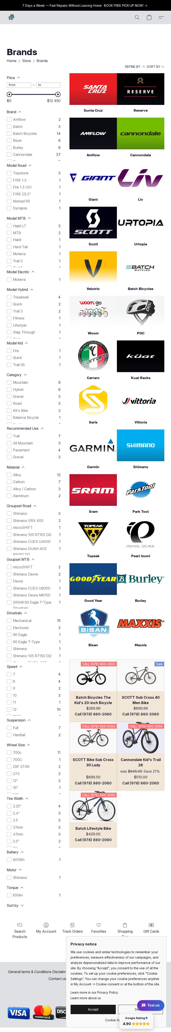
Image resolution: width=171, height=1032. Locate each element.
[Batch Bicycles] (140, 267)
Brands (42, 60)
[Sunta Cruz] (93, 89)
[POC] (140, 311)
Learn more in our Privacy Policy (94, 992)
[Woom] (93, 311)
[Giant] (93, 178)
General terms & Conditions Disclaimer (38, 971)
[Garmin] (93, 445)
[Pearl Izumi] (140, 534)
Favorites (98, 931)
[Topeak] (93, 534)
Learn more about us (86, 998)
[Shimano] (140, 445)
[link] (126, 5)
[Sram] (93, 490)
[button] (11, 17)
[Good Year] (93, 579)
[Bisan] (93, 624)
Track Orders (72, 931)
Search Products (19, 934)
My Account (46, 931)
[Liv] (140, 178)
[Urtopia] (140, 222)
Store (26, 60)
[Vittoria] (140, 401)
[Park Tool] (140, 490)
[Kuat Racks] (140, 356)
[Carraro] (93, 356)
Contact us (57, 978)
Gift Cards (151, 931)
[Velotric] (93, 267)
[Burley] (140, 579)
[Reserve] (140, 89)
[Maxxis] (140, 624)
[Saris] (93, 401)
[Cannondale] (140, 133)
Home (11, 60)
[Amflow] (93, 133)
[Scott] (93, 222)
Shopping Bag (125, 934)
